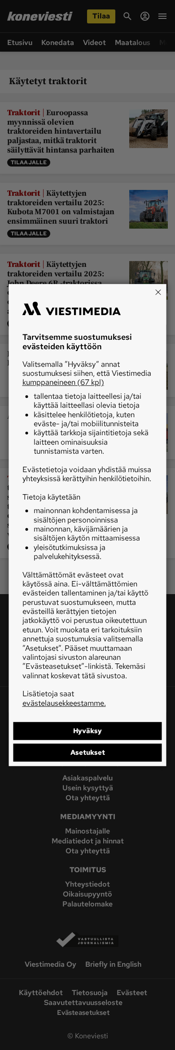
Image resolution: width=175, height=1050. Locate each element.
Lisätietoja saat (64, 698)
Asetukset (87, 752)
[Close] (158, 292)
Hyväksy (87, 730)
